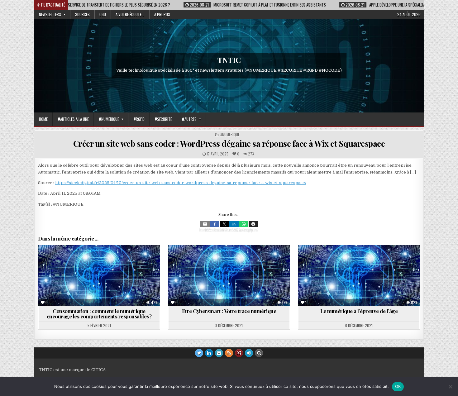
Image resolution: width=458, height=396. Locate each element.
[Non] (450, 387)
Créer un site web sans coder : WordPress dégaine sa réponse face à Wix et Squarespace (229, 143)
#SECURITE (163, 119)
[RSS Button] (229, 353)
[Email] (205, 224)
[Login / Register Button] (249, 353)
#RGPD (139, 119)
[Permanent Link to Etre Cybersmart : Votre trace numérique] (229, 275)
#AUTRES (189, 119)
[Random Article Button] (239, 353)
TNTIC (229, 60)
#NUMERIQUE (109, 119)
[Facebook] (214, 224)
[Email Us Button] (219, 353)
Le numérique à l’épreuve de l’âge (359, 311)
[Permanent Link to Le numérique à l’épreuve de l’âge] (359, 275)
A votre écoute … (130, 14)
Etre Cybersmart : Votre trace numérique (229, 311)
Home (43, 119)
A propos (162, 14)
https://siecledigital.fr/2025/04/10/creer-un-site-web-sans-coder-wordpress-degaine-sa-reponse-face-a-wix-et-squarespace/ (180, 182)
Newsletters (50, 14)
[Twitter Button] (199, 353)
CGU (102, 14)
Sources (82, 14)
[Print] (253, 224)
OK (398, 386)
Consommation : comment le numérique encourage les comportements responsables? (99, 314)
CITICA (98, 369)
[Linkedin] (234, 224)
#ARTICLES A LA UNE (73, 119)
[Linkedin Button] (209, 353)
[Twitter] (224, 224)
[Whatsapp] (243, 224)
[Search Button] (259, 353)
